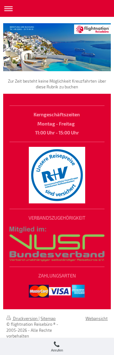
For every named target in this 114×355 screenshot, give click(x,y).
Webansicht (97, 318)
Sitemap (48, 318)
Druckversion (25, 318)
